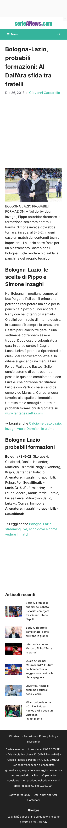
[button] (59, 34)
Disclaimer (33, 741)
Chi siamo (15, 736)
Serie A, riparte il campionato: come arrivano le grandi (37, 631)
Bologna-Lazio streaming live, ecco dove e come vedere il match (31, 529)
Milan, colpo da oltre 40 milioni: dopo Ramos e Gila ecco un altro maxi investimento (39, 710)
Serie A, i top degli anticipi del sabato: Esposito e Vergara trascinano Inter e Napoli (37, 611)
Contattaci (33, 800)
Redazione (30, 736)
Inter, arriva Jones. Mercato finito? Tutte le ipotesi (39, 648)
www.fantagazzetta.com (24, 413)
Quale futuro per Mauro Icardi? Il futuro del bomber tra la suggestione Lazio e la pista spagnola (39, 669)
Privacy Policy (47, 736)
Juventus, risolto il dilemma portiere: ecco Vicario (37, 690)
